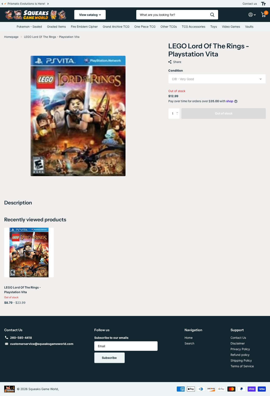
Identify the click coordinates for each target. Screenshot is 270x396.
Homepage (11, 36)
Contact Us (238, 337)
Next (50, 3)
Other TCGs (169, 26)
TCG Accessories (193, 26)
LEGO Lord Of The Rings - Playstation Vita (22, 290)
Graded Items (56, 26)
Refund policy (240, 355)
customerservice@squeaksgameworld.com (41, 344)
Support (237, 330)
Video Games (231, 26)
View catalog (88, 14)
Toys (213, 26)
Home (189, 337)
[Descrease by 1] (178, 117)
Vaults (249, 26)
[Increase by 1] (178, 109)
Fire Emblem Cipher (84, 26)
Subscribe (109, 357)
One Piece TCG (144, 26)
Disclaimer (238, 343)
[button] (2, 3)
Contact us (250, 3)
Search (189, 343)
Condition (175, 70)
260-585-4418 (21, 337)
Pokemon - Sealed (29, 26)
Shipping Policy (241, 360)
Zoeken (212, 14)
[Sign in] (252, 14)
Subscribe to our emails (111, 337)
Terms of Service (242, 366)
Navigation (193, 330)
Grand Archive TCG (116, 26)
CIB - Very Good (183, 79)
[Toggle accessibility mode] (263, 3)
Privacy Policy (240, 349)
